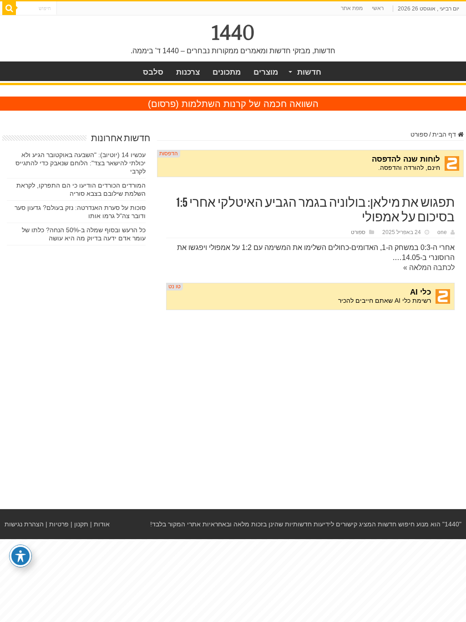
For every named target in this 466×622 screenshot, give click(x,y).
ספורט (419, 134)
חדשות (309, 72)
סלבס (153, 72)
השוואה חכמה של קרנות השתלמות (250, 104)
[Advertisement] (310, 386)
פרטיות (59, 524)
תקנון (81, 524)
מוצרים (265, 72)
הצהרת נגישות (24, 524)
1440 (233, 32)
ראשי (378, 8)
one (442, 232)
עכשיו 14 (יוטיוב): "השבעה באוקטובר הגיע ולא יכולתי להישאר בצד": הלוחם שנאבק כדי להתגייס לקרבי (80, 163)
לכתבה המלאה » (429, 267)
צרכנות (188, 72)
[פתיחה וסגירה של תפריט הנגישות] (20, 556)
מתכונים (227, 72)
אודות (102, 524)
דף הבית (445, 134)
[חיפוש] (9, 8)
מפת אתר (352, 8)
